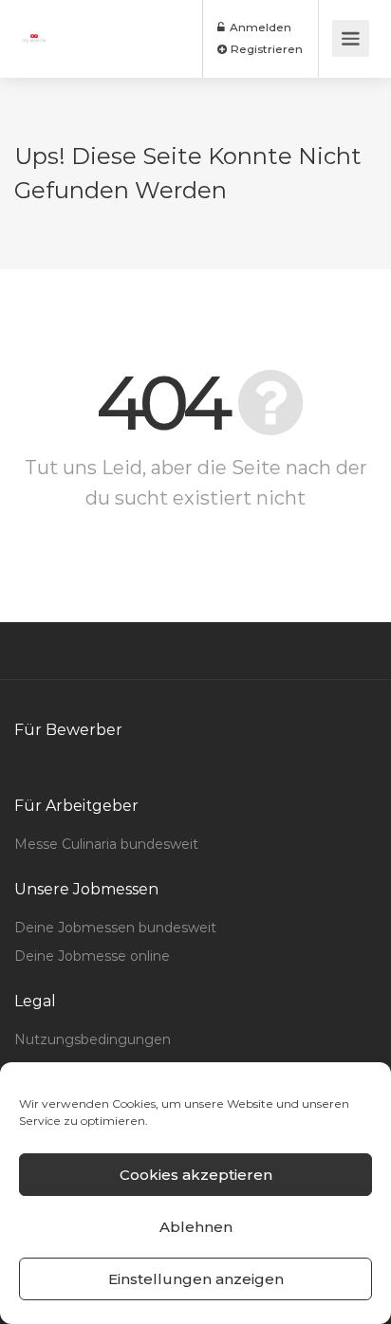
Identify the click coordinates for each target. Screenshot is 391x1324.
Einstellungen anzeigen (196, 1279)
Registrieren (265, 49)
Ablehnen (196, 1227)
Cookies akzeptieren (196, 1175)
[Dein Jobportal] (34, 25)
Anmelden (259, 27)
